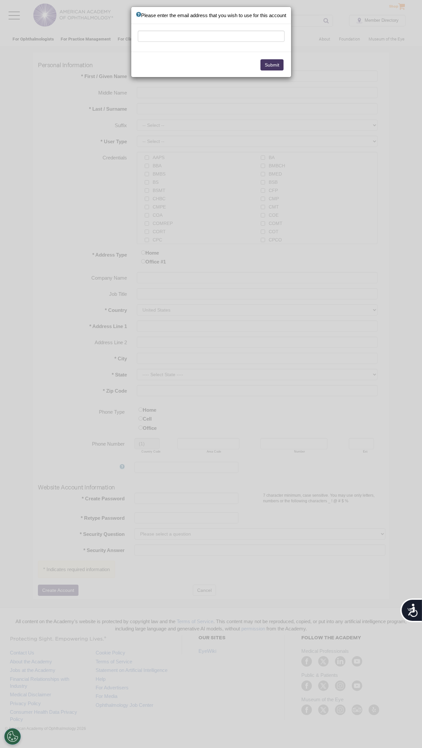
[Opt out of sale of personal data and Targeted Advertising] (12, 736)
